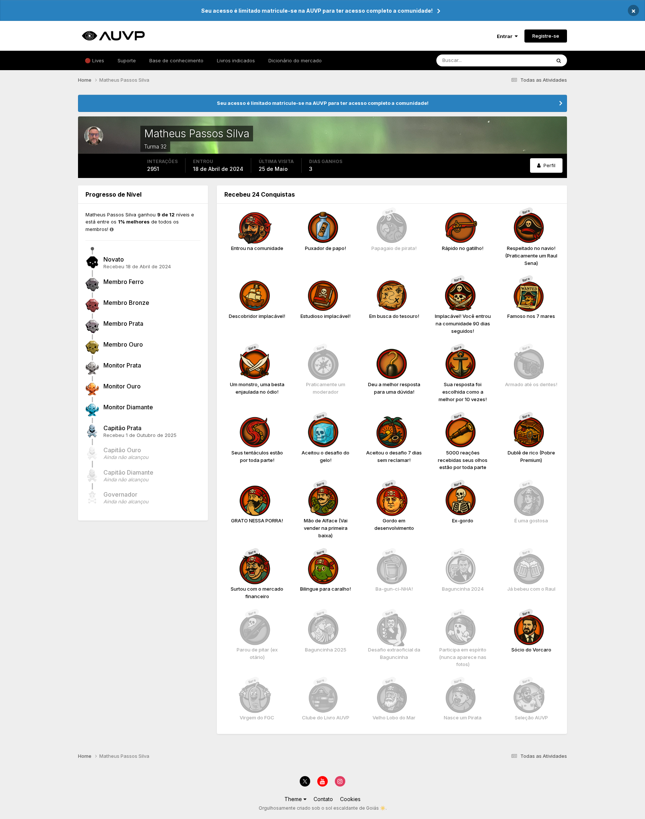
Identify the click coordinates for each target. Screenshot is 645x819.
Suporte (127, 60)
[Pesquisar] (559, 60)
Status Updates (523, 60)
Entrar (506, 36)
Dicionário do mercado (295, 60)
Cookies (350, 799)
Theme (293, 799)
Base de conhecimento (176, 60)
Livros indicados (236, 60)
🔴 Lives (94, 60)
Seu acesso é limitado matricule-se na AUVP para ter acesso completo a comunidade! (317, 10)
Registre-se (545, 36)
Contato (323, 799)
